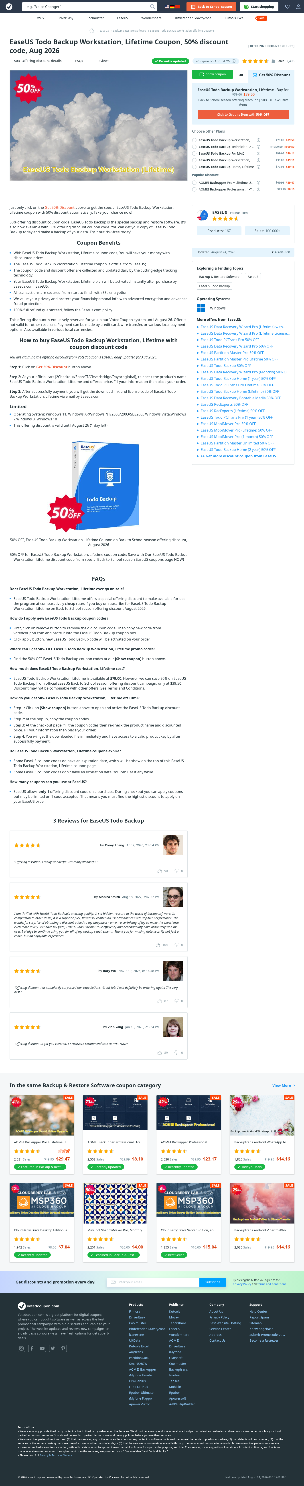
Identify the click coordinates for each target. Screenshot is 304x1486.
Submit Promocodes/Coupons (267, 1334)
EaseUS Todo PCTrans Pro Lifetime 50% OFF (237, 385)
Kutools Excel (234, 18)
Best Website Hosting (225, 1323)
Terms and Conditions (271, 1284)
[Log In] (298, 6)
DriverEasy (65, 18)
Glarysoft (175, 1358)
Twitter (52, 1348)
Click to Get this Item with (243, 114)
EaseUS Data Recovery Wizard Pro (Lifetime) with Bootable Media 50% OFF (245, 326)
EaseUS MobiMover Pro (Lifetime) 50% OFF (236, 430)
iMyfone (175, 1352)
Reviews (103, 61)
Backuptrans (178, 1369)
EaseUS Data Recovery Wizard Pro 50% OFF (237, 346)
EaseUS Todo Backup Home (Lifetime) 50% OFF (240, 391)
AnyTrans (136, 1352)
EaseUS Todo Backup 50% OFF (226, 365)
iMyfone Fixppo (140, 1398)
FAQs (79, 61)
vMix (40, 18)
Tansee (174, 1381)
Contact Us (217, 1340)
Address (215, 1334)
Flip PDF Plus (138, 1387)
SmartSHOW (138, 1363)
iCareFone (136, 1334)
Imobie (174, 1375)
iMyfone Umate (140, 1375)
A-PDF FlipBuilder (182, 1404)
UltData (134, 1340)
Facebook (31, 1348)
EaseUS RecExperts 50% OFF (224, 404)
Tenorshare (177, 1323)
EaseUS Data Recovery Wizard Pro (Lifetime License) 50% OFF (245, 333)
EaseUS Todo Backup (214, 286)
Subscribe (212, 1282)
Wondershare (151, 18)
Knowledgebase (261, 1329)
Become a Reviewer (263, 1340)
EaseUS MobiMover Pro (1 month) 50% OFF (237, 436)
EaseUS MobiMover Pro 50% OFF (228, 423)
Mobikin (175, 1387)
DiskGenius (137, 1381)
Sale (261, 18)
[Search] (152, 6)
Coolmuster (95, 18)
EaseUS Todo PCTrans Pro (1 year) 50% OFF (237, 417)
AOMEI (174, 1340)
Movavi (174, 1317)
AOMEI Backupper (142, 1369)
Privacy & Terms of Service (55, 1455)
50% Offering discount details (38, 61)
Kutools (174, 1311)
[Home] (93, 31)
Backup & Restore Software (219, 276)
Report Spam (259, 1317)
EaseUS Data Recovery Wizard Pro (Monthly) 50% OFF (245, 372)
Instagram (21, 1348)
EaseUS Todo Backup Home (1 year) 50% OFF (238, 378)
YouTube (42, 1348)
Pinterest (63, 1348)
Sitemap (255, 1323)
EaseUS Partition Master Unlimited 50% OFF (237, 443)
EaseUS (122, 18)
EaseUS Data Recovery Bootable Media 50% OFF (241, 397)
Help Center (258, 1311)
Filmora (134, 1311)
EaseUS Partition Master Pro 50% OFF (232, 352)
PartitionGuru (139, 1358)
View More (281, 1085)
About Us (216, 1311)
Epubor (174, 1392)
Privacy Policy (242, 1284)
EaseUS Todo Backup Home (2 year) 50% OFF (238, 449)
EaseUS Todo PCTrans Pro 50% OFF (230, 339)
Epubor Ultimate (141, 1392)
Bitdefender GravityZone (193, 18)
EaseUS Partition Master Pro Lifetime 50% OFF (239, 359)
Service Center (220, 1329)
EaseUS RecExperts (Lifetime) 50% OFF (233, 410)
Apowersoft (177, 1398)
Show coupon (216, 74)
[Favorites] (287, 6)
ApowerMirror (139, 1404)
